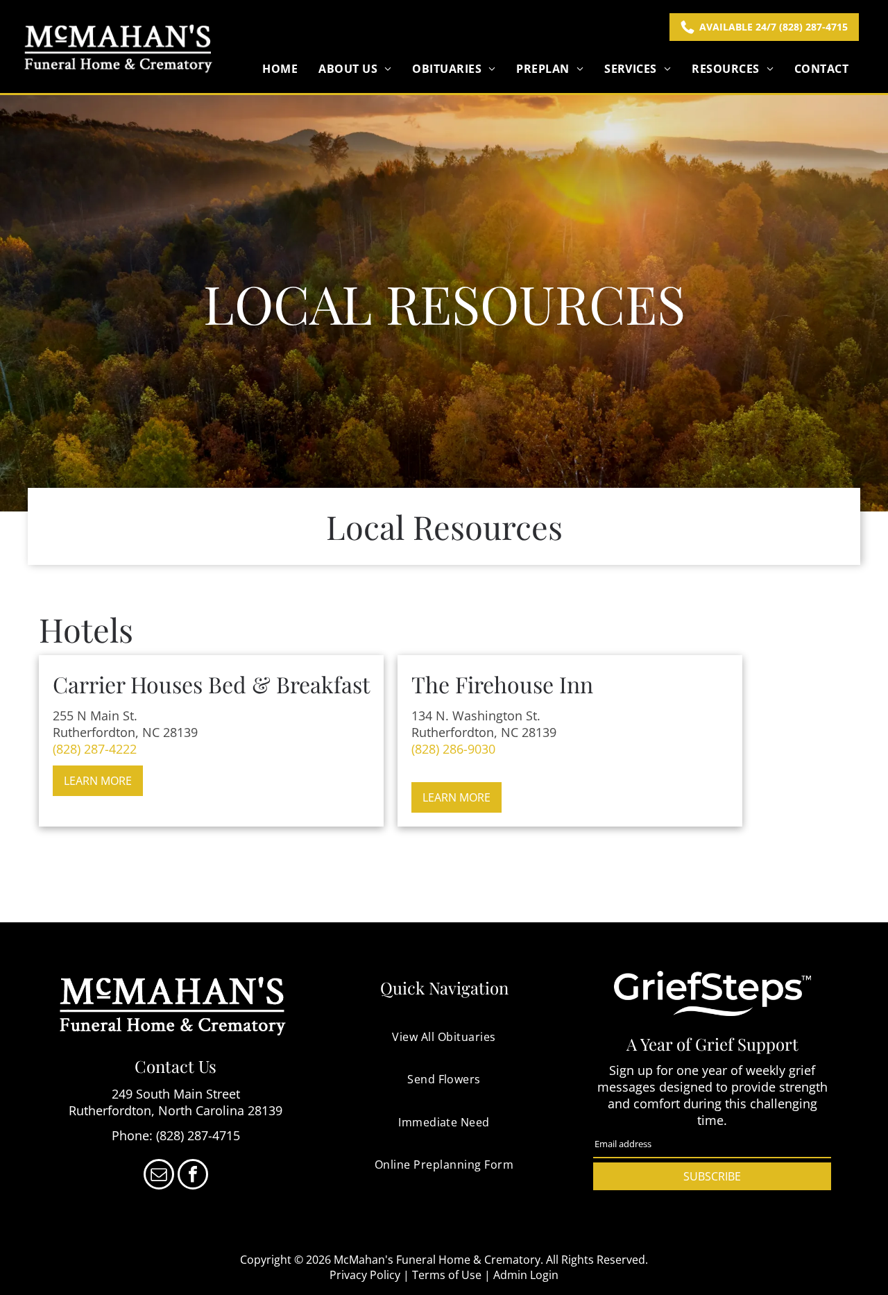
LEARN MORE (98, 780)
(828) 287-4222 (95, 748)
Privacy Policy (365, 1275)
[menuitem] (280, 69)
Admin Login (525, 1275)
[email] (159, 1176)
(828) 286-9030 (453, 748)
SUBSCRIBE (712, 1176)
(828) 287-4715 (198, 1135)
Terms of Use (446, 1275)
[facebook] (193, 1176)
